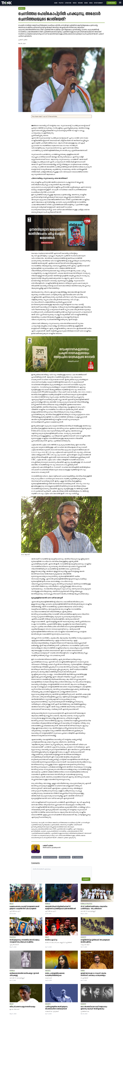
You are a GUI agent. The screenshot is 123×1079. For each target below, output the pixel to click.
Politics (61, 3)
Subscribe (111, 3)
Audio (55, 3)
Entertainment (98, 3)
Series (86, 3)
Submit (86, 879)
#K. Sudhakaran (77, 857)
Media (91, 3)
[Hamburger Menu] (120, 2)
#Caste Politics (36, 857)
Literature (68, 3)
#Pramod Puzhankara (50, 857)
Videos (75, 3)
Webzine (80, 3)
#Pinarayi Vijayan (64, 857)
